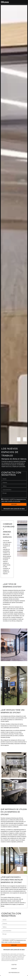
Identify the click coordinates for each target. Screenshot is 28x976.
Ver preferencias (14, 972)
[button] (26, 2)
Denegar (14, 968)
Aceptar (14, 964)
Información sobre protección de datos (14, 508)
